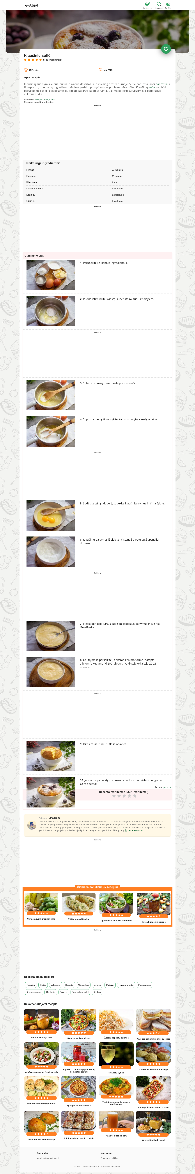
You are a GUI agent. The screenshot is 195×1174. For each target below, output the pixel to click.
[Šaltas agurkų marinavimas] (41, 902)
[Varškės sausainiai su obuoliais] (153, 1020)
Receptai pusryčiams (44, 99)
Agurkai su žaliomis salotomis (116, 920)
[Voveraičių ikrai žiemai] (153, 1122)
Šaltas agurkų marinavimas (41, 919)
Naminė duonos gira (116, 1136)
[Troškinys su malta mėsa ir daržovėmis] (116, 1085)
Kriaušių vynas (116, 1072)
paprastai (162, 84)
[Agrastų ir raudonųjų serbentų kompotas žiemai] (78, 1052)
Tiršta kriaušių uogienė (154, 922)
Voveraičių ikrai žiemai (153, 1140)
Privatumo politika (109, 1158)
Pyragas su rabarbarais (79, 1105)
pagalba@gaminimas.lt (48, 1158)
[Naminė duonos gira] (116, 1120)
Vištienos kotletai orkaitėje (41, 1139)
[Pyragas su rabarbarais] (78, 1087)
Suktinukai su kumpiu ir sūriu (79, 1138)
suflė (152, 87)
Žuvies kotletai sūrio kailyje (153, 1069)
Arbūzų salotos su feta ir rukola (41, 1072)
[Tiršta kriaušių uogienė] (153, 904)
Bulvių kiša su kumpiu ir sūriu (153, 1107)
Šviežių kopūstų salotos (116, 1038)
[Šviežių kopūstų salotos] (116, 1020)
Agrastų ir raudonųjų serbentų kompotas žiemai (79, 1070)
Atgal (33, 5)
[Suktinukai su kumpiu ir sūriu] (78, 1121)
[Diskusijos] (149, 4)
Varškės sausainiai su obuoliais (153, 1039)
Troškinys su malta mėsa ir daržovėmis (116, 1103)
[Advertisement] (61, 129)
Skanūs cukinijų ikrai (41, 1037)
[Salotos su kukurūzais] (78, 1020)
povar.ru (167, 787)
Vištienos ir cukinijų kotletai (41, 1103)
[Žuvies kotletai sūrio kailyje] (153, 1052)
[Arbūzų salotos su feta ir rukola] (41, 1054)
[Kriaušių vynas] (116, 1054)
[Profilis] (168, 4)
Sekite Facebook (135, 830)
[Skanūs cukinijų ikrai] (41, 1020)
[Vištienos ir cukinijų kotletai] (41, 1086)
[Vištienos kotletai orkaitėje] (41, 1122)
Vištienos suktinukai (78, 919)
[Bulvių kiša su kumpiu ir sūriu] (153, 1088)
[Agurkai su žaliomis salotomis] (116, 903)
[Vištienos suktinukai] (79, 902)
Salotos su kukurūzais (78, 1038)
